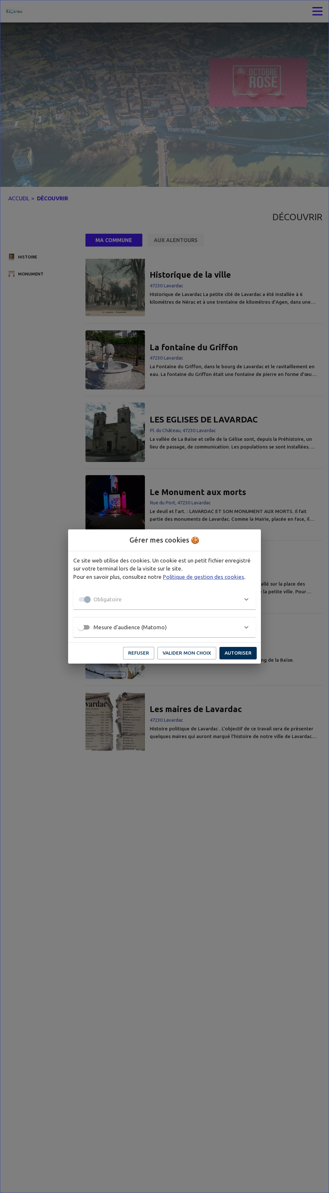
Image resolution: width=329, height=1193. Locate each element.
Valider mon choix (187, 653)
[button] (164, 599)
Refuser (138, 653)
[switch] (81, 627)
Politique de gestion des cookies (203, 577)
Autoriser (238, 653)
